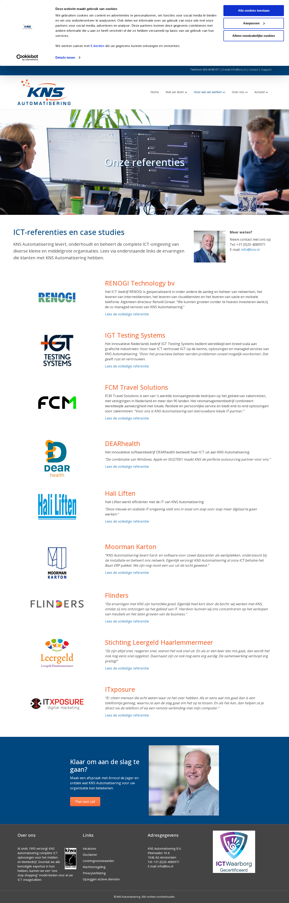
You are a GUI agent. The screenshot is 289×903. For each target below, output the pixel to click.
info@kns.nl (238, 69)
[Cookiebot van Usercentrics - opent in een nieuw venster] (27, 57)
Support (266, 69)
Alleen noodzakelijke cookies (253, 35)
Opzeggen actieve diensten (101, 879)
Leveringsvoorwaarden (98, 861)
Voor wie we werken (208, 92)
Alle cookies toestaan (254, 10)
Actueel (260, 92)
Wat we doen (175, 92)
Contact (253, 69)
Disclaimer (90, 855)
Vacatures (89, 848)
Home (154, 92)
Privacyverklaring (94, 873)
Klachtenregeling (94, 867)
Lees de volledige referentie (127, 314)
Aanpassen (251, 23)
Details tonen (65, 57)
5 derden (97, 46)
